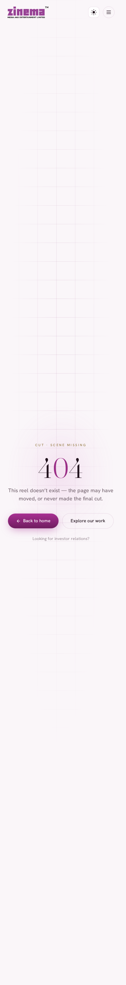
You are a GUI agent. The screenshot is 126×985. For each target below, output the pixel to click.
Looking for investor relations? (61, 538)
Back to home (36, 521)
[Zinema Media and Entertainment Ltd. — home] (28, 12)
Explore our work (88, 521)
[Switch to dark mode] (93, 12)
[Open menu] (109, 12)
